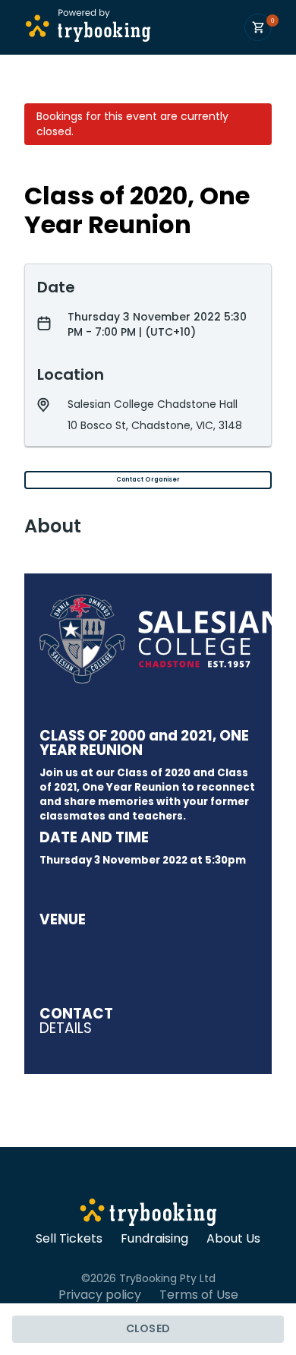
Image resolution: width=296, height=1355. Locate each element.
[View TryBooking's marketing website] (148, 1214)
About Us (233, 1238)
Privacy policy (99, 1295)
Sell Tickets (69, 1238)
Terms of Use (198, 1295)
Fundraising (154, 1238)
